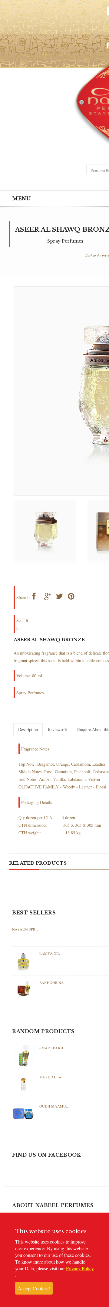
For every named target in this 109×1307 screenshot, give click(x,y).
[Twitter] (62, 597)
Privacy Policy (80, 1268)
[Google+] (50, 597)
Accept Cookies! (34, 1288)
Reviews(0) (57, 729)
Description (28, 729)
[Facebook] (38, 597)
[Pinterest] (73, 597)
